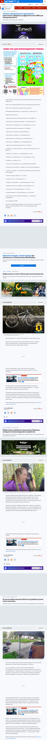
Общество (8, 11)
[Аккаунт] (45, 1)
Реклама (37, 4)
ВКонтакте (13, 404)
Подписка (43, 4)
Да (2, 8)
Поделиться (41, 44)
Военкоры (20, 7)
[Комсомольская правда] (11, 1)
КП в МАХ (33, 7)
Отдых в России (40, 7)
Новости (4, 11)
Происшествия (9, 271)
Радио (31, 4)
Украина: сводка (27, 7)
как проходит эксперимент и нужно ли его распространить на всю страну (28, 379)
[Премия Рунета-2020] (18, 1)
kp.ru (10, 44)
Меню (2, 1)
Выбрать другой (7, 8)
